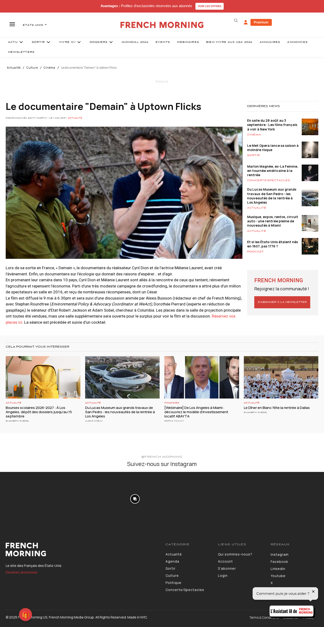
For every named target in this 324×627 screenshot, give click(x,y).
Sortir (253, 155)
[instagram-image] (26, 498)
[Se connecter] (246, 22)
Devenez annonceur (21, 572)
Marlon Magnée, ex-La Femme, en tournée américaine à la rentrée (272, 170)
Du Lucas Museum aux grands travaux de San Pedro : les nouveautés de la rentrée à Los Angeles (271, 196)
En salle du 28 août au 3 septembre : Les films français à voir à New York (272, 124)
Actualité (14, 67)
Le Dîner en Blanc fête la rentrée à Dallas (277, 407)
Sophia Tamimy (174, 421)
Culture (32, 67)
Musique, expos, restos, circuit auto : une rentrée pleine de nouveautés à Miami (272, 221)
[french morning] (162, 25)
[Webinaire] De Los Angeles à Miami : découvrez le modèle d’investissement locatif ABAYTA (196, 412)
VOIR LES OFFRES (209, 6)
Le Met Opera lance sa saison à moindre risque (273, 147)
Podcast (255, 251)
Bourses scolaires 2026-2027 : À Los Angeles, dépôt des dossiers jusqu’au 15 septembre (39, 412)
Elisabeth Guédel (17, 421)
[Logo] (82, 549)
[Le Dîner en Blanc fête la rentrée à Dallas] (281, 377)
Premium (261, 22)
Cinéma (49, 67)
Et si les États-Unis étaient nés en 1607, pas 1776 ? (272, 244)
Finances (171, 403)
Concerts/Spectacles (268, 180)
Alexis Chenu (93, 421)
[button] (236, 21)
